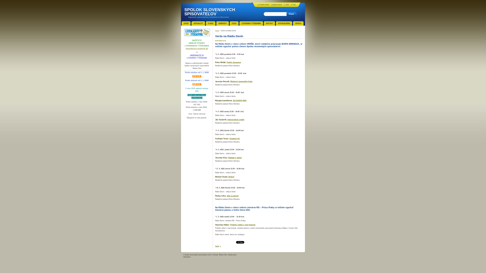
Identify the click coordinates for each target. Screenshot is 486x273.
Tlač (294, 4)
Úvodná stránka (264, 4)
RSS (287, 4)
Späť (217, 246)
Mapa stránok (277, 4)
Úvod (217, 30)
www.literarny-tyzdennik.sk (196, 49)
